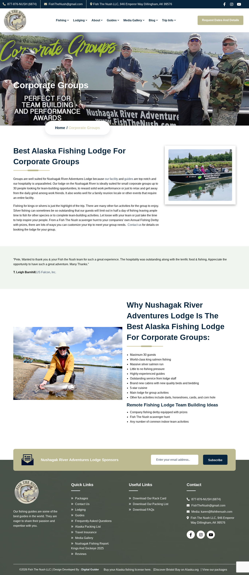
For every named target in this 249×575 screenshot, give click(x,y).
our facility (111, 178)
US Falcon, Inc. (46, 272)
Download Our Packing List (150, 504)
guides (128, 178)
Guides (112, 20)
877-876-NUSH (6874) (22, 4)
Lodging (79, 20)
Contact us (134, 224)
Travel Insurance (86, 532)
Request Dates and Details (220, 20)
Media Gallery (132, 20)
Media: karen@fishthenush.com (211, 511)
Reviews (80, 553)
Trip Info (167, 20)
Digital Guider (90, 569)
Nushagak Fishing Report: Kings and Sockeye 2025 (90, 546)
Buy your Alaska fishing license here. (127, 569)
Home (60, 128)
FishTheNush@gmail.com (66, 4)
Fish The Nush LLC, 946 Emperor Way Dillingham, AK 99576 (132, 4)
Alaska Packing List (88, 526)
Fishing (61, 20)
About (96, 20)
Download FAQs (143, 509)
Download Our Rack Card (149, 498)
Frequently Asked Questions (93, 521)
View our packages (214, 569)
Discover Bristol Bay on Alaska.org (176, 569)
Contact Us (82, 504)
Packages (81, 498)
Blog (152, 20)
